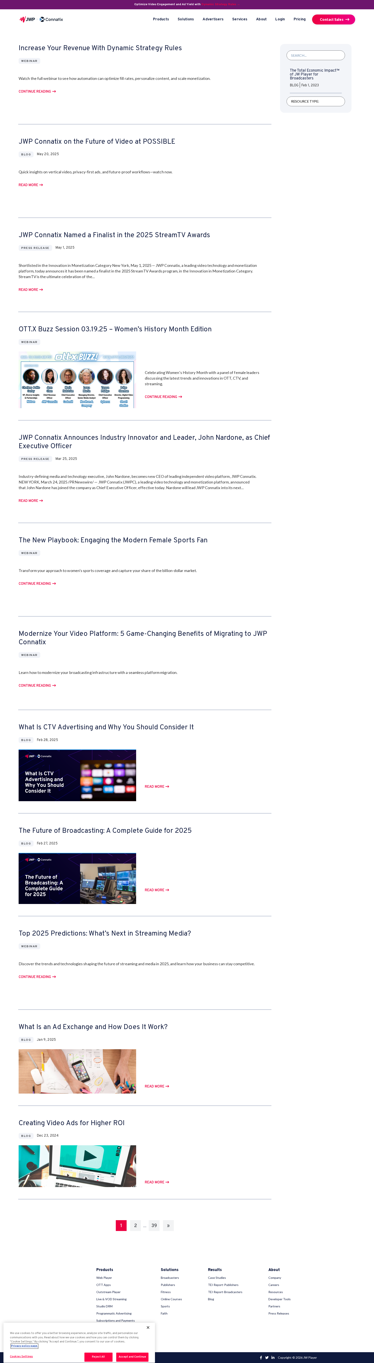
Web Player (104, 1277)
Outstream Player (108, 1292)
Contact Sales (331, 19)
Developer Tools (279, 1299)
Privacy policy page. (24, 1346)
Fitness (166, 1292)
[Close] (148, 1327)
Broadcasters (170, 1277)
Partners (274, 1306)
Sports (165, 1306)
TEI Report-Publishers (223, 1285)
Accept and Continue (132, 1357)
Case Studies (217, 1277)
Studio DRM (104, 1306)
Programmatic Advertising (114, 1313)
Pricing (300, 19)
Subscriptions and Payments (115, 1320)
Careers (273, 1285)
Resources (275, 1292)
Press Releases (278, 1313)
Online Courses (171, 1299)
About (261, 19)
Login (280, 19)
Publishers (168, 1285)
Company (274, 1277)
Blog (211, 1299)
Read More (28, 185)
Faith (164, 1313)
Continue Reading (35, 92)
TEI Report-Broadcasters (225, 1292)
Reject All (98, 1357)
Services (239, 19)
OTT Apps (103, 1285)
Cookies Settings (21, 1356)
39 (154, 1226)
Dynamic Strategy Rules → (221, 4)
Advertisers (213, 19)
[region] (79, 1343)
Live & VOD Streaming (111, 1299)
